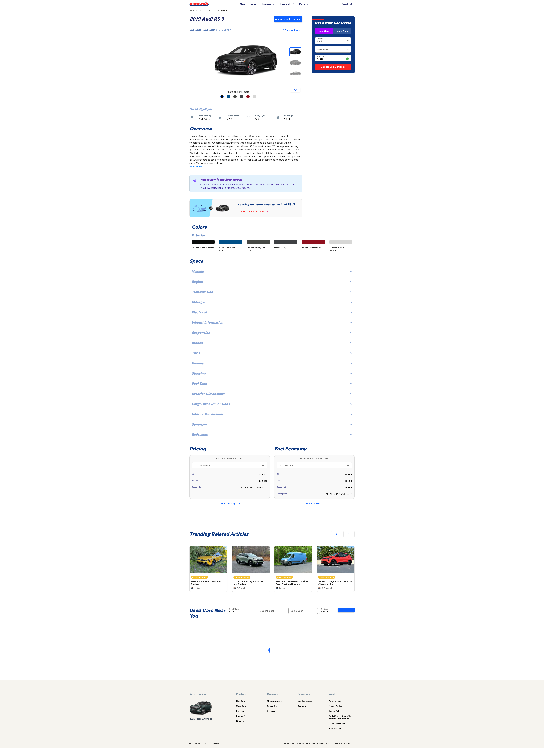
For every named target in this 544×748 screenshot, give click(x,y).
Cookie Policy (335, 711)
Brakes (197, 343)
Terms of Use (334, 701)
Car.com (302, 706)
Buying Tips (242, 716)
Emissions (200, 434)
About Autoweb (274, 701)
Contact (271, 711)
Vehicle (198, 271)
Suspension (201, 333)
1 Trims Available (291, 30)
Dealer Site (272, 706)
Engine (197, 282)
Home (191, 10)
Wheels (198, 363)
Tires (196, 353)
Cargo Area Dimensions (211, 404)
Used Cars (342, 31)
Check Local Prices (333, 66)
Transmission (202, 292)
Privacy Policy (335, 706)
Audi (201, 10)
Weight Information (207, 322)
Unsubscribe (334, 728)
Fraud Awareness (336, 723)
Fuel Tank (199, 383)
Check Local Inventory (287, 19)
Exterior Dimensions (208, 394)
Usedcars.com (305, 701)
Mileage (198, 302)
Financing (241, 721)
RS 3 (210, 10)
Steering (199, 373)
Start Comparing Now (252, 211)
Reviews (240, 711)
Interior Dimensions (207, 414)
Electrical (199, 312)
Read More (195, 166)
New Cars (324, 31)
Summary (199, 424)
